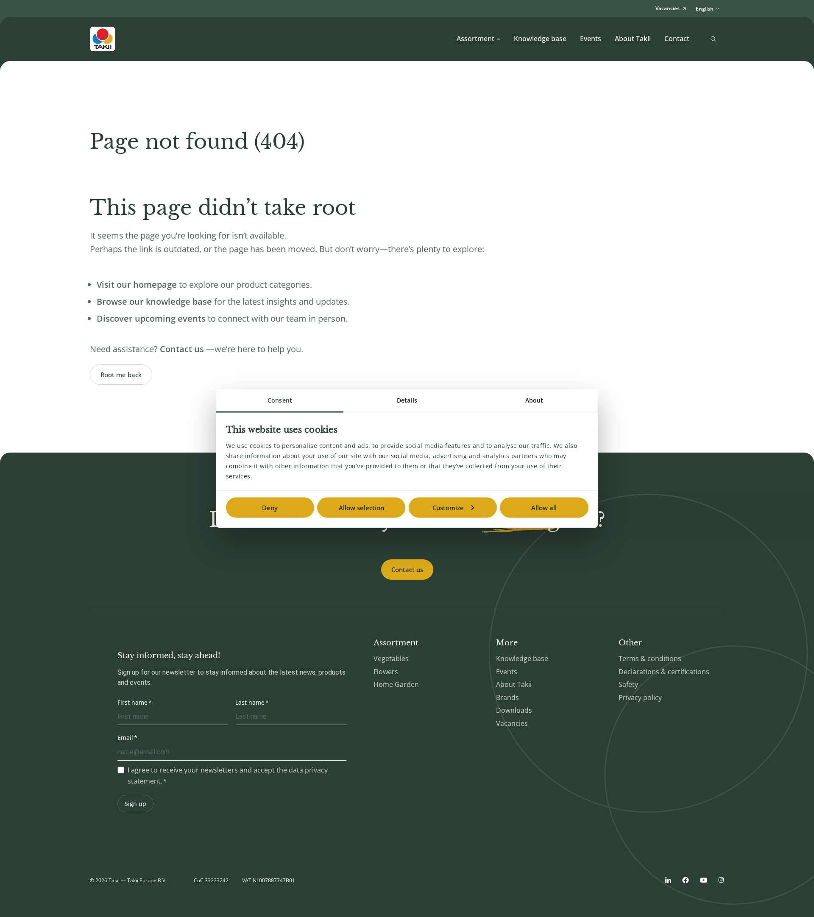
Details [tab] (407, 400)
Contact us (407, 569)
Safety (628, 684)
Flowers (386, 671)
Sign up (135, 804)
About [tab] (534, 400)
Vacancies (512, 723)
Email (125, 738)
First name (132, 702)
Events (590, 38)
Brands (507, 697)
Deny (270, 507)
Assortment (475, 38)
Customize (448, 507)
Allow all (544, 507)
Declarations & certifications (664, 671)
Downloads (514, 710)
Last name (250, 702)
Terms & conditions (650, 658)
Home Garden (396, 684)
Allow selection (361, 507)
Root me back (121, 374)
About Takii (633, 38)
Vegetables (391, 658)
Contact (676, 38)
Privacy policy (640, 697)
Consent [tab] (280, 400)
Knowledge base (540, 38)
